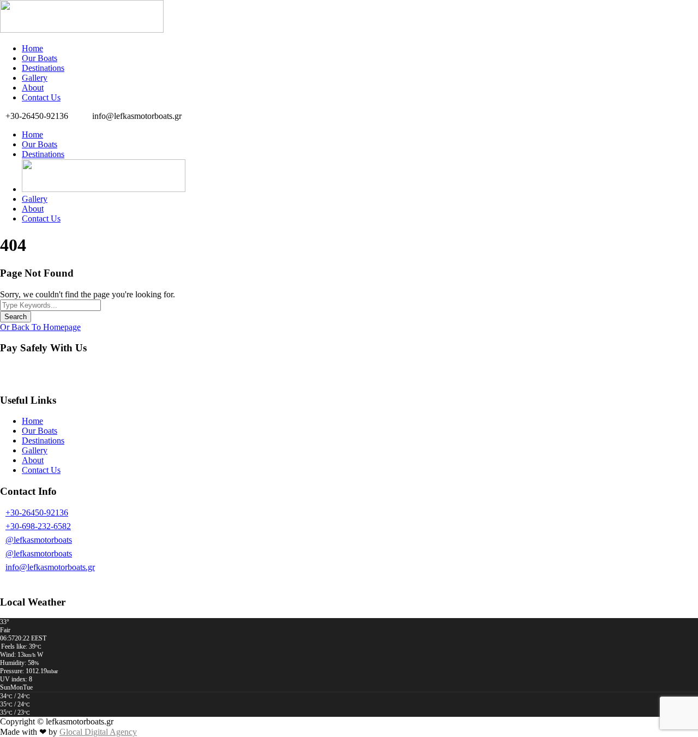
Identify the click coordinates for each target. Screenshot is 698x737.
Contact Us (41, 97)
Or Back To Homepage (40, 327)
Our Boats (39, 58)
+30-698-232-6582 (38, 526)
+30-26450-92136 (36, 512)
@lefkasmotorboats (38, 539)
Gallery (34, 77)
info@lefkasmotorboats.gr (50, 567)
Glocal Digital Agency (98, 731)
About (33, 87)
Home (32, 48)
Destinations (43, 68)
